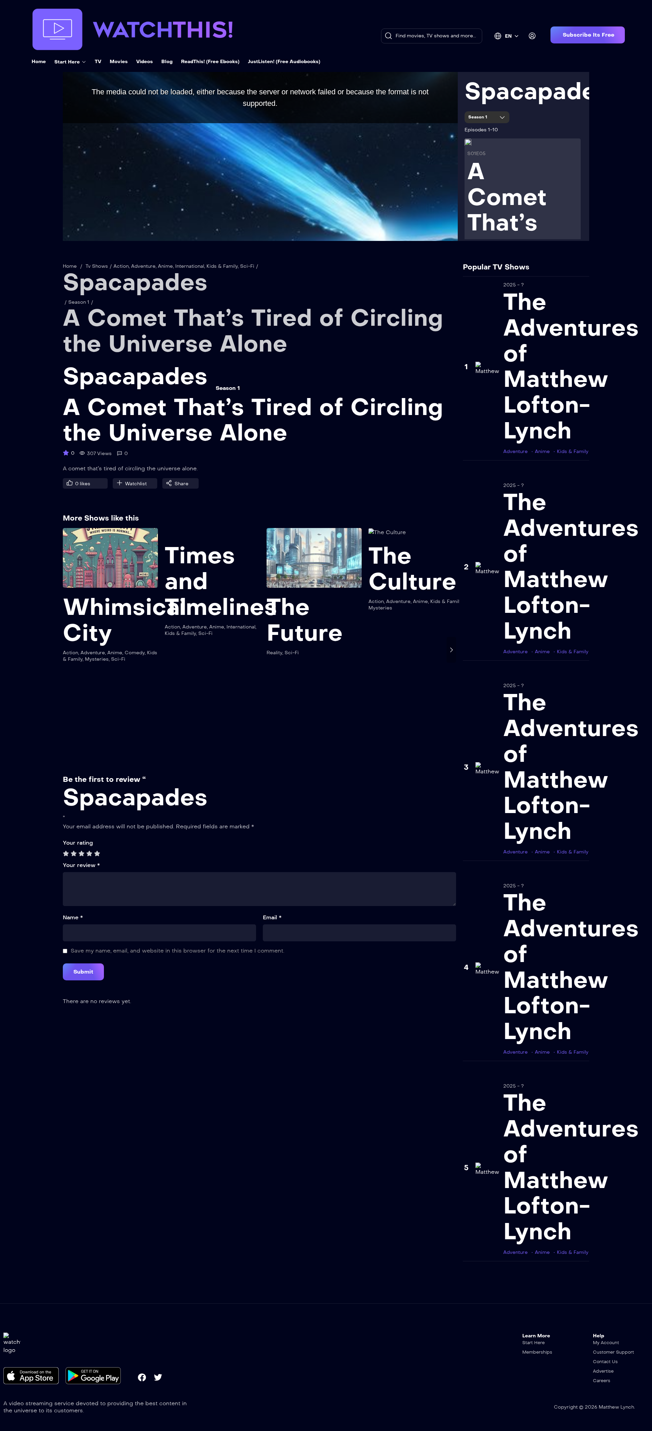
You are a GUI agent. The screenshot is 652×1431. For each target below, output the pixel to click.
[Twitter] (158, 1377)
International (189, 266)
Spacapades (537, 91)
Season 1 (478, 117)
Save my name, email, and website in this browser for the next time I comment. (177, 950)
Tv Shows (97, 266)
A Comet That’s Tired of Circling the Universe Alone (253, 331)
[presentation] (67, 650)
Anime (165, 266)
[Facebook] (142, 1377)
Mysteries (97, 659)
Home (70, 266)
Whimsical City (124, 620)
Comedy (135, 653)
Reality (274, 653)
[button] (587, 34)
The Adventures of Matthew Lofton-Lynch (571, 366)
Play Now (110, 562)
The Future (305, 620)
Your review (81, 865)
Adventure (143, 266)
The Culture (412, 569)
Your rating (78, 843)
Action (121, 266)
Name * (73, 917)
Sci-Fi (247, 266)
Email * (272, 917)
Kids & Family (222, 266)
